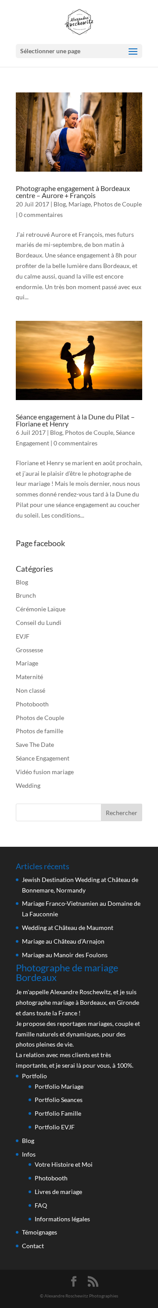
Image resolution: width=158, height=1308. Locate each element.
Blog (60, 204)
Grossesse (29, 650)
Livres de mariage (58, 1191)
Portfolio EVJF (55, 1127)
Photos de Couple (117, 204)
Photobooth (32, 704)
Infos (29, 1154)
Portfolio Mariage (59, 1086)
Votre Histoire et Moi (64, 1164)
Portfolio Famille (58, 1113)
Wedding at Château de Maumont (67, 927)
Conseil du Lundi (38, 622)
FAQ (41, 1205)
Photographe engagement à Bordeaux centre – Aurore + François (73, 191)
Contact (33, 1245)
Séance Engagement (42, 758)
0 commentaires (41, 214)
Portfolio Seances (59, 1099)
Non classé (30, 690)
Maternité (29, 676)
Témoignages (39, 1232)
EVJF (22, 636)
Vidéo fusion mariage (45, 771)
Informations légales (62, 1219)
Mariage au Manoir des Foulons (65, 955)
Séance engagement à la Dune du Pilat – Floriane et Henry (75, 420)
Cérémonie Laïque (40, 609)
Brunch (26, 595)
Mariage (79, 204)
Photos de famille (39, 731)
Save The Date (35, 744)
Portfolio (34, 1076)
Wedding (28, 785)
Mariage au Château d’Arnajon (63, 941)
